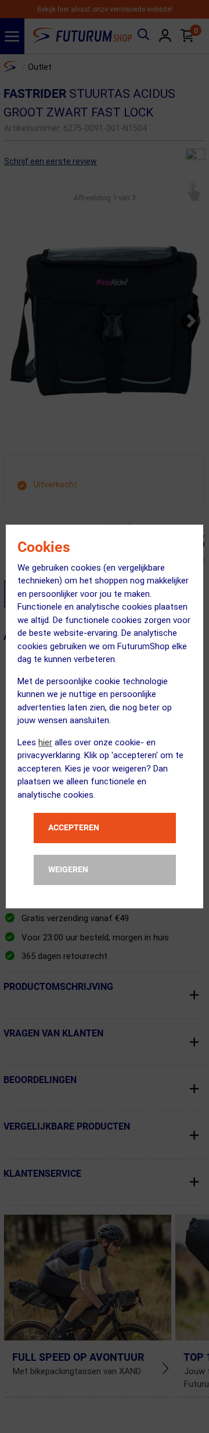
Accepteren (73, 827)
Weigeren (68, 869)
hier (45, 742)
